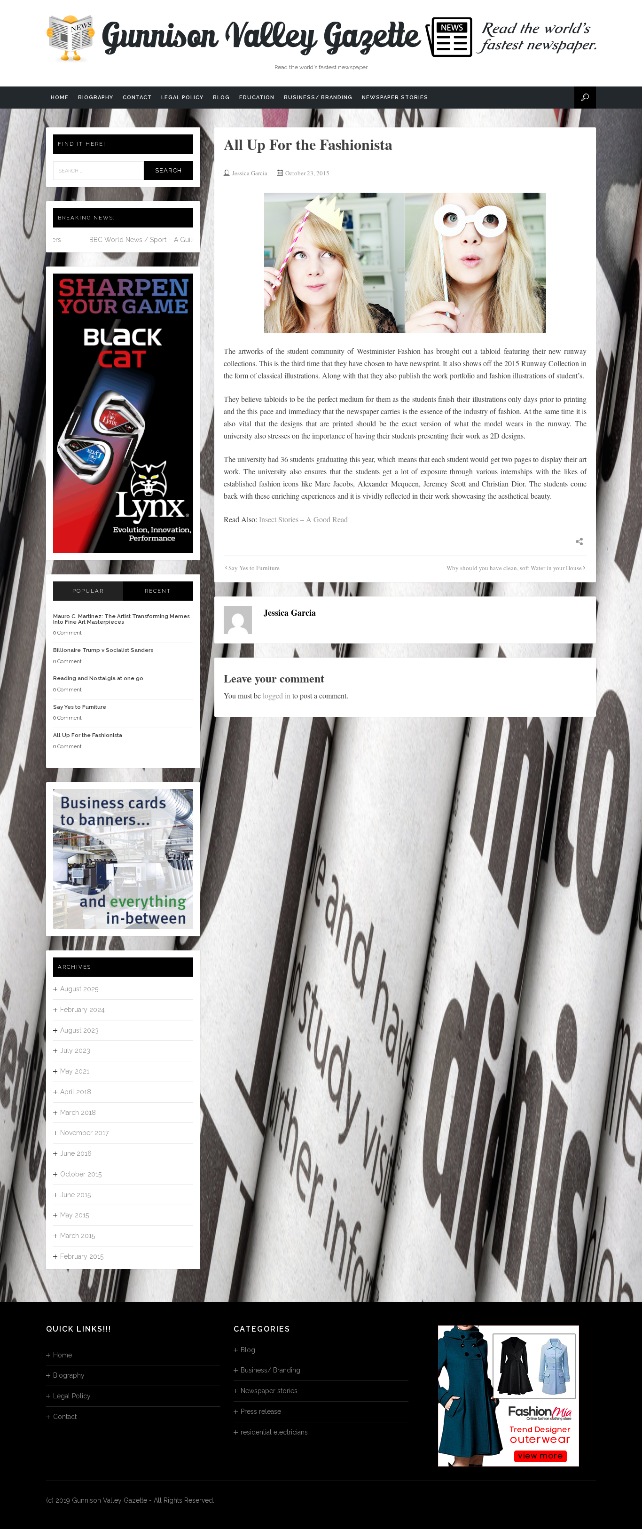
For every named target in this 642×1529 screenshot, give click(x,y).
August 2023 (79, 1030)
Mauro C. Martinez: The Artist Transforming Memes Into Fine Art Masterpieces (121, 619)
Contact (137, 97)
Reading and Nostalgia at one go (98, 678)
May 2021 (74, 1071)
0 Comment (67, 633)
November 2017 (84, 1133)
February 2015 (81, 1256)
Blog (221, 97)
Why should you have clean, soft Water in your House (514, 568)
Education (256, 97)
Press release (261, 1411)
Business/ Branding (318, 97)
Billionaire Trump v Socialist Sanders (103, 650)
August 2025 (79, 989)
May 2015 (74, 1215)
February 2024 (82, 1009)
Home (60, 97)
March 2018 (78, 1112)
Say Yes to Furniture (254, 568)
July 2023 (75, 1050)
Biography (95, 97)
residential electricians (274, 1432)
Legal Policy (182, 97)
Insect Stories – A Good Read (303, 519)
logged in (276, 695)
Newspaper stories (395, 97)
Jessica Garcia (249, 173)
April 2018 (75, 1092)
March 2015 (77, 1235)
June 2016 (76, 1153)
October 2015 (81, 1174)
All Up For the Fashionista (87, 735)
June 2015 (75, 1195)
